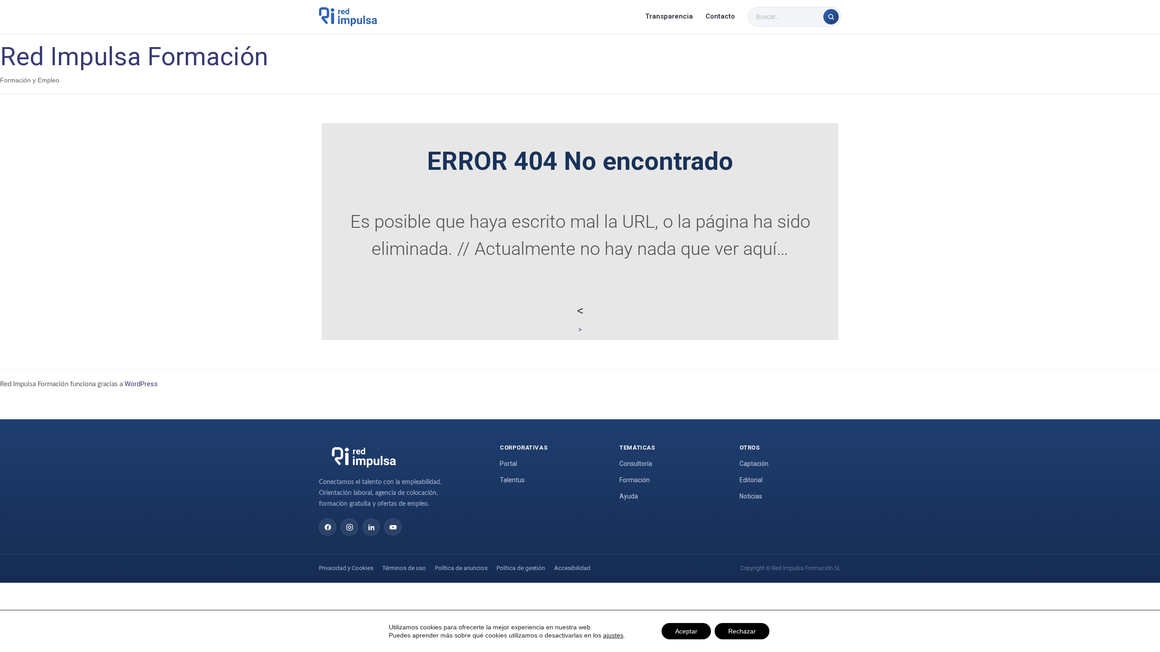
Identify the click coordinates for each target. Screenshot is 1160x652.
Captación (754, 463)
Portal (508, 463)
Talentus (512, 480)
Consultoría (635, 463)
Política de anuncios (461, 568)
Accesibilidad (572, 568)
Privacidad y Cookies (346, 568)
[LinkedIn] (371, 527)
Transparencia (669, 16)
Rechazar (742, 631)
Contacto (720, 16)
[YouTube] (392, 527)
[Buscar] (831, 16)
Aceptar (686, 631)
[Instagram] (349, 527)
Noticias (751, 496)
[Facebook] (327, 527)
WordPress (141, 384)
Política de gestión (521, 568)
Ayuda (628, 496)
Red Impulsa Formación (134, 57)
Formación (634, 480)
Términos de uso (404, 568)
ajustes (613, 635)
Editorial (751, 480)
